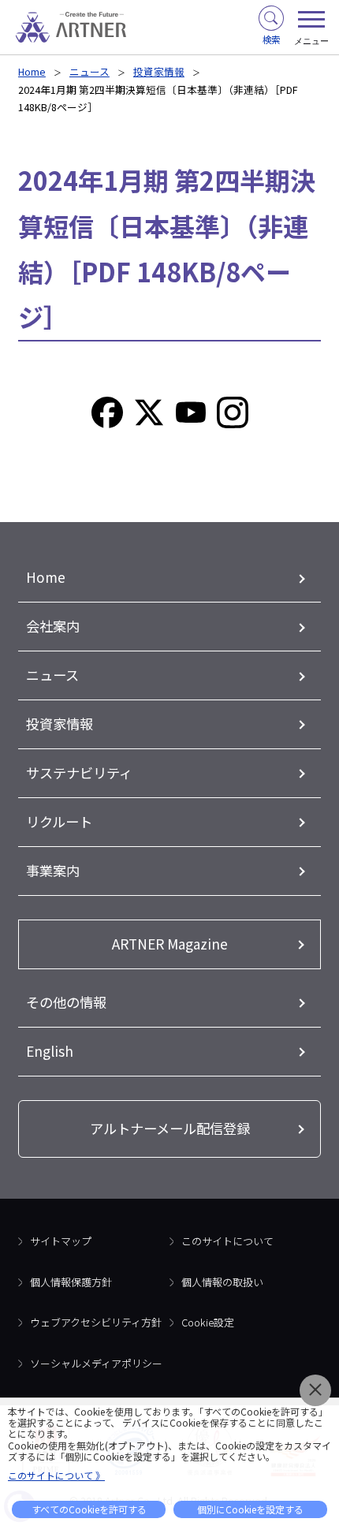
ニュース (89, 71)
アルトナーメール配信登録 (170, 1128)
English (49, 1051)
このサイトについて (227, 1240)
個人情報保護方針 (71, 1281)
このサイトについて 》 (56, 1475)
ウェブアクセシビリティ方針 (96, 1322)
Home (32, 71)
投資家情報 (158, 71)
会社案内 (53, 626)
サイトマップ (60, 1240)
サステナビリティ (79, 772)
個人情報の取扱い (222, 1281)
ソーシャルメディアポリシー (96, 1363)
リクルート (59, 821)
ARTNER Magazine (170, 943)
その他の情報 (66, 1002)
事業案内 (53, 870)
